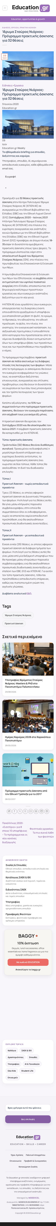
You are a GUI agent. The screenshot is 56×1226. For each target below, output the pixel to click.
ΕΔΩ (28, 593)
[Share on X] (19, 811)
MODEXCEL (34, 1197)
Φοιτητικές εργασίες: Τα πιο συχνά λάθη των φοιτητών (42, 832)
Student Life (27, 1070)
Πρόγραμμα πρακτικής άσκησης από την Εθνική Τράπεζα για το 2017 (26, 792)
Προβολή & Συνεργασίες (35, 1160)
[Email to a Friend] (30, 811)
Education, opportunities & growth (28, 19)
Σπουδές (33, 1057)
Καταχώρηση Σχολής (28, 1166)
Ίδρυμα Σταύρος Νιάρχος (18, 615)
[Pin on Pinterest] (36, 811)
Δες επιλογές (28, 1119)
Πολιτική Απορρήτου (35, 1155)
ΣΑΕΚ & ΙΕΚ (27, 1050)
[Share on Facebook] (14, 811)
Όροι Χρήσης (17, 1155)
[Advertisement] (28, 1007)
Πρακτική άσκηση (28, 27)
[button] (5, 8)
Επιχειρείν (13, 1077)
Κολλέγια (12, 1050)
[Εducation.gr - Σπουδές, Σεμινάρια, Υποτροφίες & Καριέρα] (31, 8)
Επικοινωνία (15, 1160)
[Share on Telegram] (46, 811)
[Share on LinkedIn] (41, 811)
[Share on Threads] (25, 811)
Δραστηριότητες (15, 1057)
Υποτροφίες (13, 1064)
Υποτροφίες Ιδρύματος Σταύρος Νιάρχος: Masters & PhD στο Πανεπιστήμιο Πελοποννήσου (24, 683)
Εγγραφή (10, 176)
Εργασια (15, 27)
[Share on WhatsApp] (9, 811)
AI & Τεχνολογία (32, 1064)
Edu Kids (12, 1070)
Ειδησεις (6, 27)
